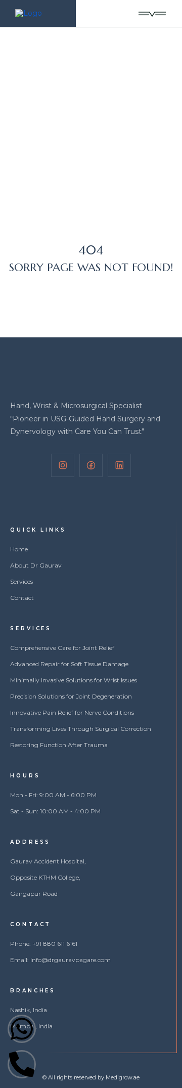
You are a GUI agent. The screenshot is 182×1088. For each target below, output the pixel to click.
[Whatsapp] (22, 1029)
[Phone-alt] (22, 1064)
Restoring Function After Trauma (59, 745)
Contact (22, 598)
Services (21, 582)
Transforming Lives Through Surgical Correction (80, 729)
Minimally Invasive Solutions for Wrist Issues (73, 680)
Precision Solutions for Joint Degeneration (71, 696)
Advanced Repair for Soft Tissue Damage (69, 664)
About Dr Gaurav (36, 565)
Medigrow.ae (123, 1077)
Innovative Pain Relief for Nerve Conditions (72, 713)
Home (34, 104)
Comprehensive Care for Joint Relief (62, 648)
